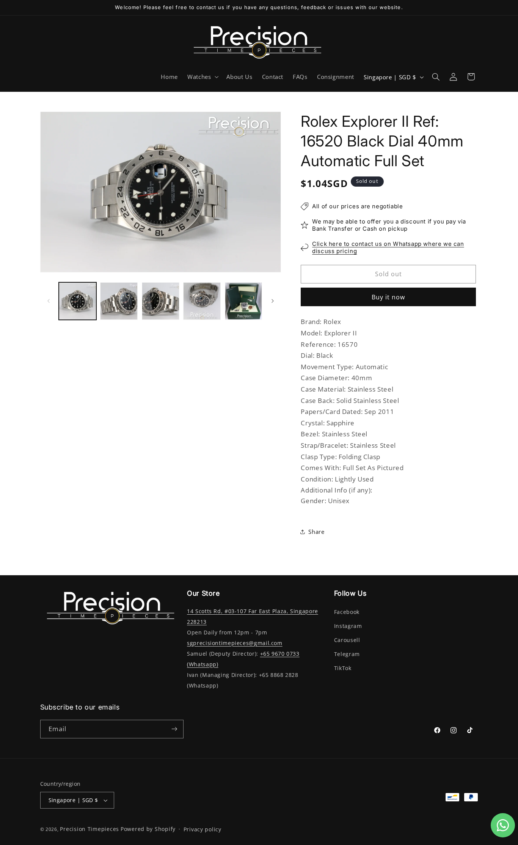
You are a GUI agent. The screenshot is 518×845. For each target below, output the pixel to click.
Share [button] (316, 531)
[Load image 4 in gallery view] (202, 301)
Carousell (347, 640)
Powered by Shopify (148, 829)
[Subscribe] (174, 729)
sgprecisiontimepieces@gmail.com (235, 643)
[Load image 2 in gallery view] (119, 301)
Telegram (347, 654)
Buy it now (388, 297)
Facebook (346, 612)
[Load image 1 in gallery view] (77, 301)
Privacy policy (202, 829)
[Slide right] (272, 301)
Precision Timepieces (89, 829)
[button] (201, 77)
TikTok (343, 668)
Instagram (348, 626)
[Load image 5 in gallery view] (243, 301)
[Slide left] (48, 301)
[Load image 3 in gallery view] (160, 301)
